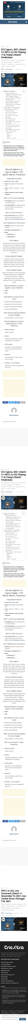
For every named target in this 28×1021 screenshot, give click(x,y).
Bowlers (8, 136)
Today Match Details (9, 110)
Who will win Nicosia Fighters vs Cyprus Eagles (12, 127)
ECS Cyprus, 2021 (14, 181)
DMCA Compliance (5, 1012)
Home (2, 46)
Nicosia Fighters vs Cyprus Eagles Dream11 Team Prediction (12, 130)
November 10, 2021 (19, 69)
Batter (8, 133)
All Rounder (9, 135)
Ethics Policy (20, 1012)
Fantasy (8, 16)
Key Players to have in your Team (12, 124)
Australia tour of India (7, 968)
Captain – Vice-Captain (11, 138)
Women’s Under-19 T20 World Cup (9, 983)
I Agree (22, 1019)
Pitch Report (8, 117)
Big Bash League (5, 970)
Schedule (19, 16)
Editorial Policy (13, 1012)
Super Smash (4, 972)
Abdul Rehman (8, 69)
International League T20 (7, 974)
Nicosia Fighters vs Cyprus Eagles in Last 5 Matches (13, 122)
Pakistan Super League (7, 962)
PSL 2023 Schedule (5, 964)
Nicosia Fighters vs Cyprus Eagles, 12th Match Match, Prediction (12, 108)
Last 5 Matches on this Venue (11, 115)
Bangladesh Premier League (8, 966)
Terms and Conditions (20, 1010)
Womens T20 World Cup (7, 981)
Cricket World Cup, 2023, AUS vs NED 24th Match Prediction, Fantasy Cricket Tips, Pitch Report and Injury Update (13, 103)
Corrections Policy (15, 1013)
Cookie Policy (11, 1010)
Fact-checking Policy (5, 1013)
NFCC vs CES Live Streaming (11, 112)
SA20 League (4, 976)
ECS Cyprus (7, 46)
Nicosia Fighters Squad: (10, 118)
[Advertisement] (14, 34)
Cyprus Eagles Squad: (10, 120)
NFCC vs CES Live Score (10, 114)
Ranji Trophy (4, 979)
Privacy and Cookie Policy (12, 1019)
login (7, 421)
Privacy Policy (4, 1010)
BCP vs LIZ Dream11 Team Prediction (13, 552)
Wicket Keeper (10, 132)
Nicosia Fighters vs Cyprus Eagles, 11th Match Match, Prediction (12, 530)
